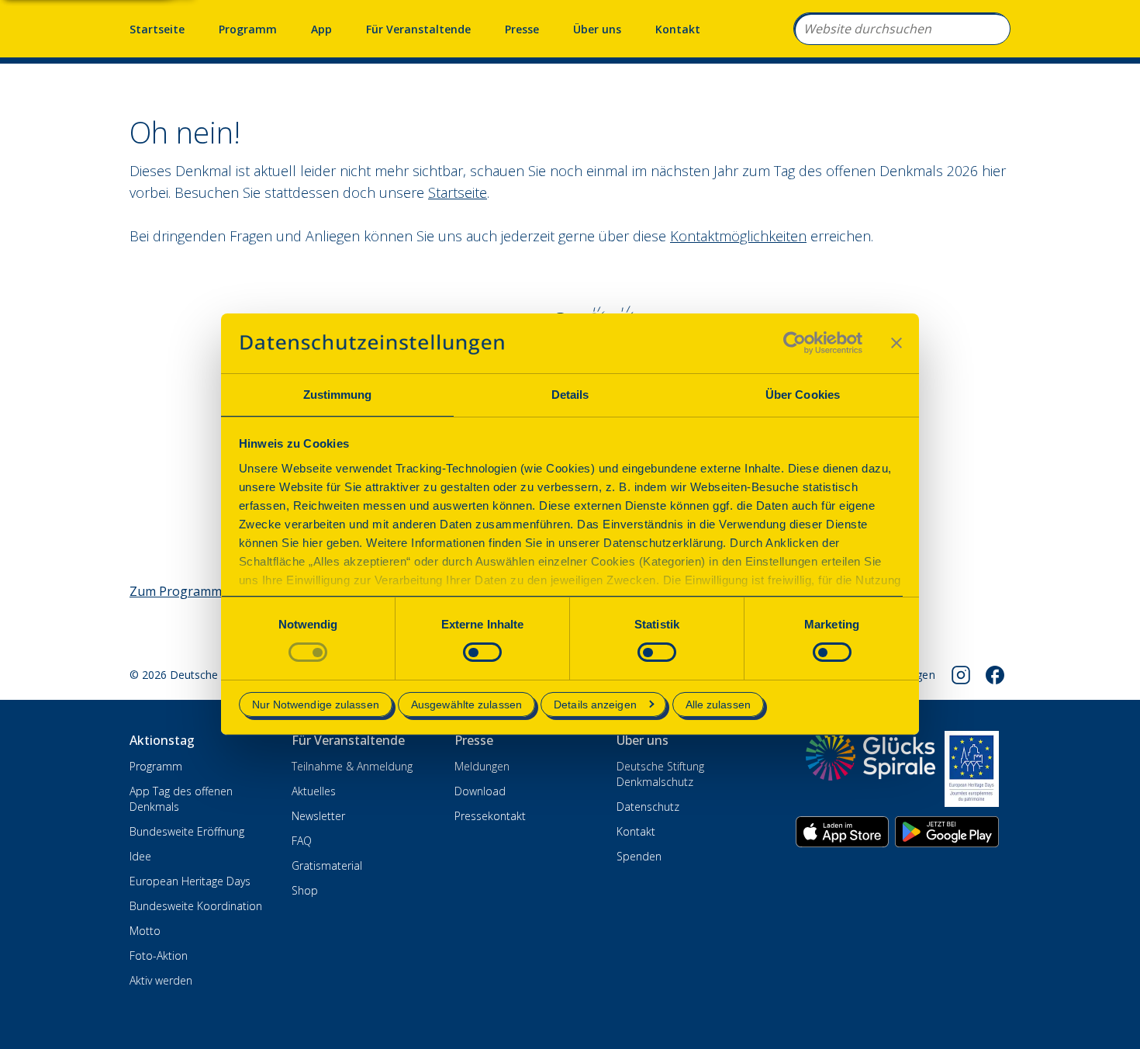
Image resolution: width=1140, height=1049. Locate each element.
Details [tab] (570, 394)
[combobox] (901, 28)
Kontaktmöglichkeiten (738, 236)
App (321, 29)
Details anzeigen (595, 704)
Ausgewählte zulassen (466, 704)
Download (480, 791)
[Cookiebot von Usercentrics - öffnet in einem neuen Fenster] (794, 343)
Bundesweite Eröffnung (187, 831)
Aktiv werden (161, 980)
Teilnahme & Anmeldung (352, 766)
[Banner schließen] (896, 343)
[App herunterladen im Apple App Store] (842, 831)
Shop (305, 890)
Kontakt (677, 29)
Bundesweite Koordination (196, 905)
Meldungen (482, 766)
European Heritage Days (190, 881)
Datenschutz (648, 806)
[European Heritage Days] (972, 769)
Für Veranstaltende (418, 29)
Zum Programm (176, 591)
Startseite (157, 29)
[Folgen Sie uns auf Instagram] (961, 675)
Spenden (639, 856)
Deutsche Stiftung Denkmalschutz (660, 774)
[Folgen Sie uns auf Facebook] (995, 675)
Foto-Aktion (159, 955)
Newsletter (318, 815)
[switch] (482, 652)
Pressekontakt (490, 815)
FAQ (302, 840)
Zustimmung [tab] (337, 394)
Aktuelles (314, 791)
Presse (522, 29)
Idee (140, 856)
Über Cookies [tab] (802, 394)
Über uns (597, 29)
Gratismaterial (327, 865)
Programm (248, 29)
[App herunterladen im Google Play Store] (947, 831)
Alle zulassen (718, 704)
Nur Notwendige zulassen (315, 704)
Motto (145, 930)
